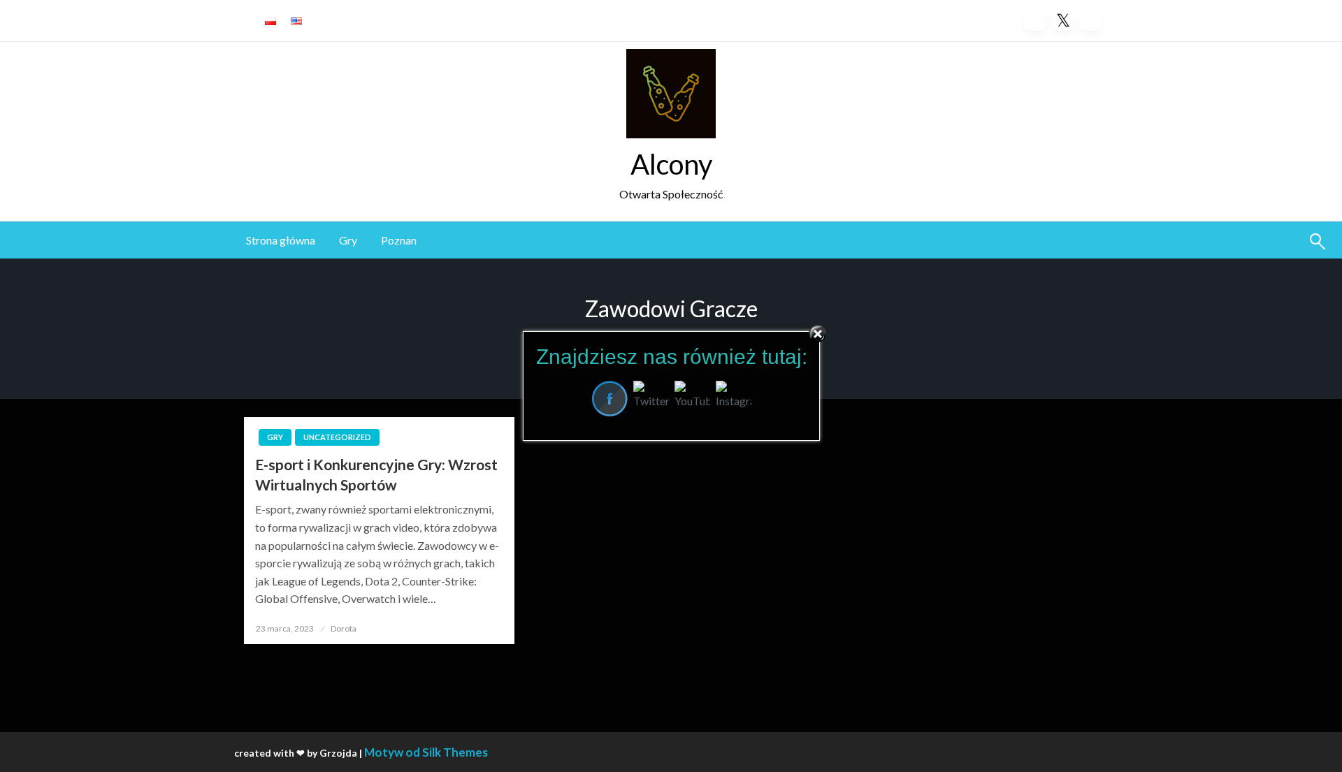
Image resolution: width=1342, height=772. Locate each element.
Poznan (399, 240)
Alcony (671, 164)
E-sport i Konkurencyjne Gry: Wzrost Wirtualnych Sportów (376, 474)
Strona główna (280, 240)
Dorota (343, 628)
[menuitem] (280, 240)
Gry (348, 240)
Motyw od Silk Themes (426, 752)
